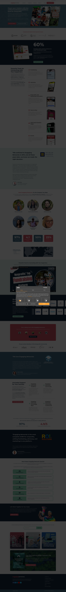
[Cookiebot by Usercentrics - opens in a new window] (44, 287)
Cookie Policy (30, 296)
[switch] (29, 300)
